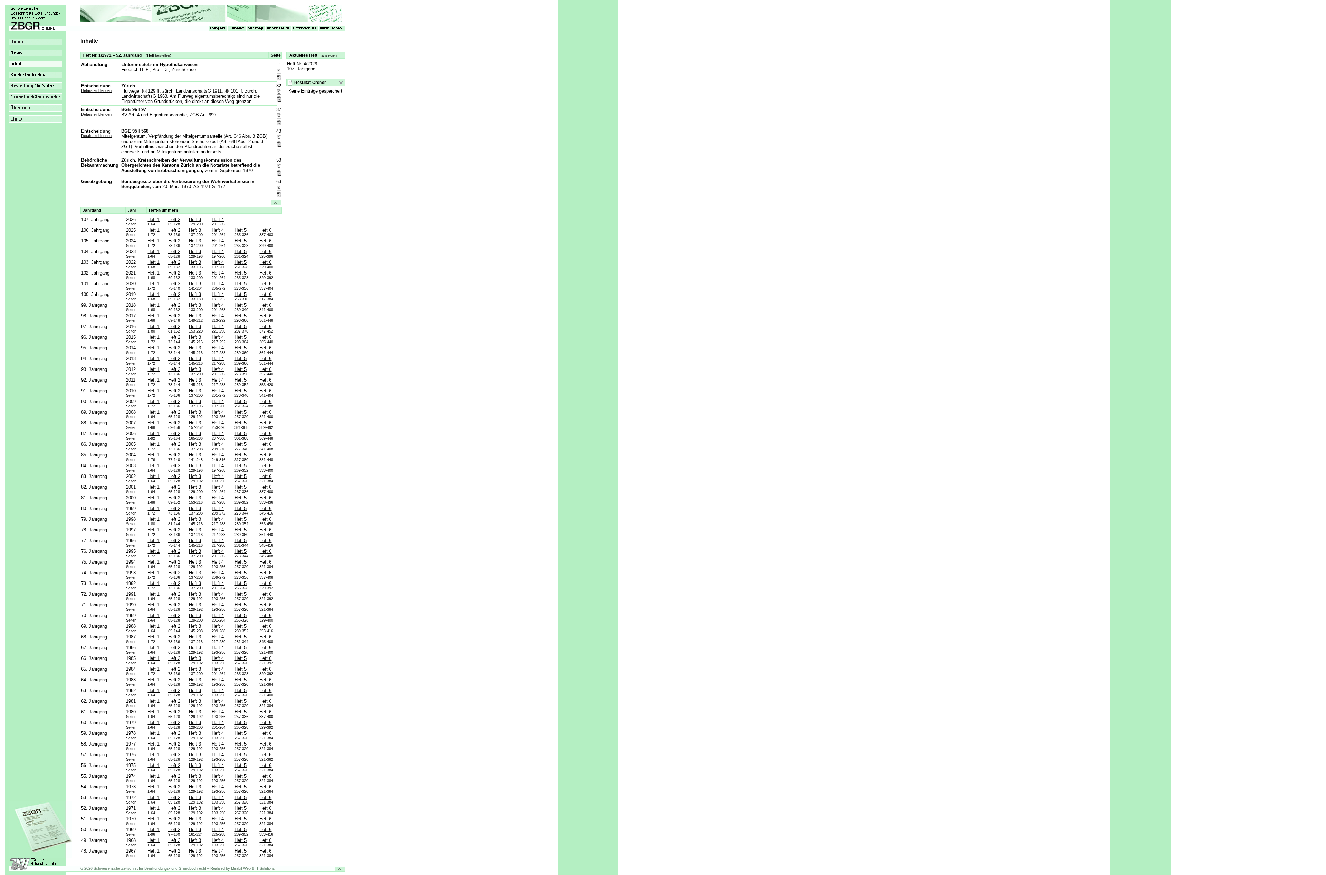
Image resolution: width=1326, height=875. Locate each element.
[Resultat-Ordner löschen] (341, 83)
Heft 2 (174, 219)
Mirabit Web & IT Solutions (253, 868)
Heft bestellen (158, 55)
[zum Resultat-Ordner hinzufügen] (279, 71)
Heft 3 (195, 219)
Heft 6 (265, 230)
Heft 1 (153, 219)
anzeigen (329, 55)
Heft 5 (240, 230)
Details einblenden (96, 90)
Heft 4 (218, 219)
